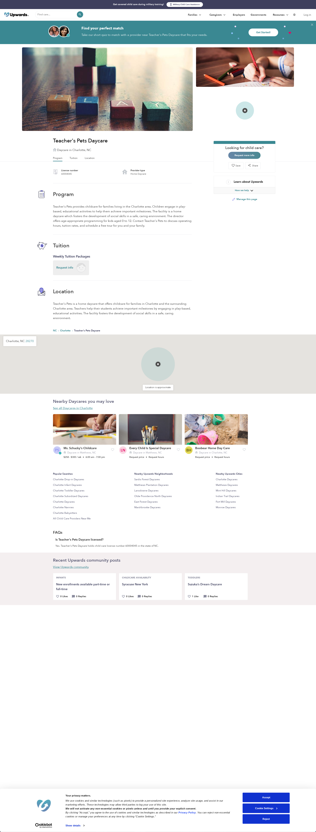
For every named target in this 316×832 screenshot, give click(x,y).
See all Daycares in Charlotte (73, 408)
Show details (73, 825)
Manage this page (246, 199)
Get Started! (263, 32)
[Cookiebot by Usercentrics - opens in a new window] (43, 825)
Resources (279, 14)
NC (55, 330)
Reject (266, 819)
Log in (307, 15)
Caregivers (216, 14)
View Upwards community (71, 567)
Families (193, 14)
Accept (266, 797)
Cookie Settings (264, 808)
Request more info (244, 155)
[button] (158, 360)
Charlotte (65, 330)
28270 (30, 341)
